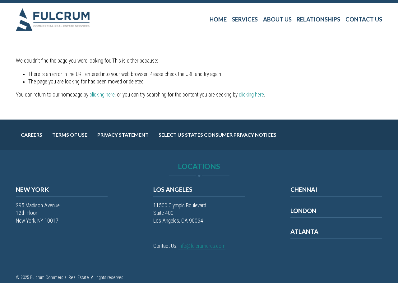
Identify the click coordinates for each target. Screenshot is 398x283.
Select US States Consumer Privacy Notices (217, 135)
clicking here (102, 95)
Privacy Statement (123, 135)
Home (218, 19)
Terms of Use (69, 135)
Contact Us (363, 19)
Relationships (318, 19)
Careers (31, 135)
